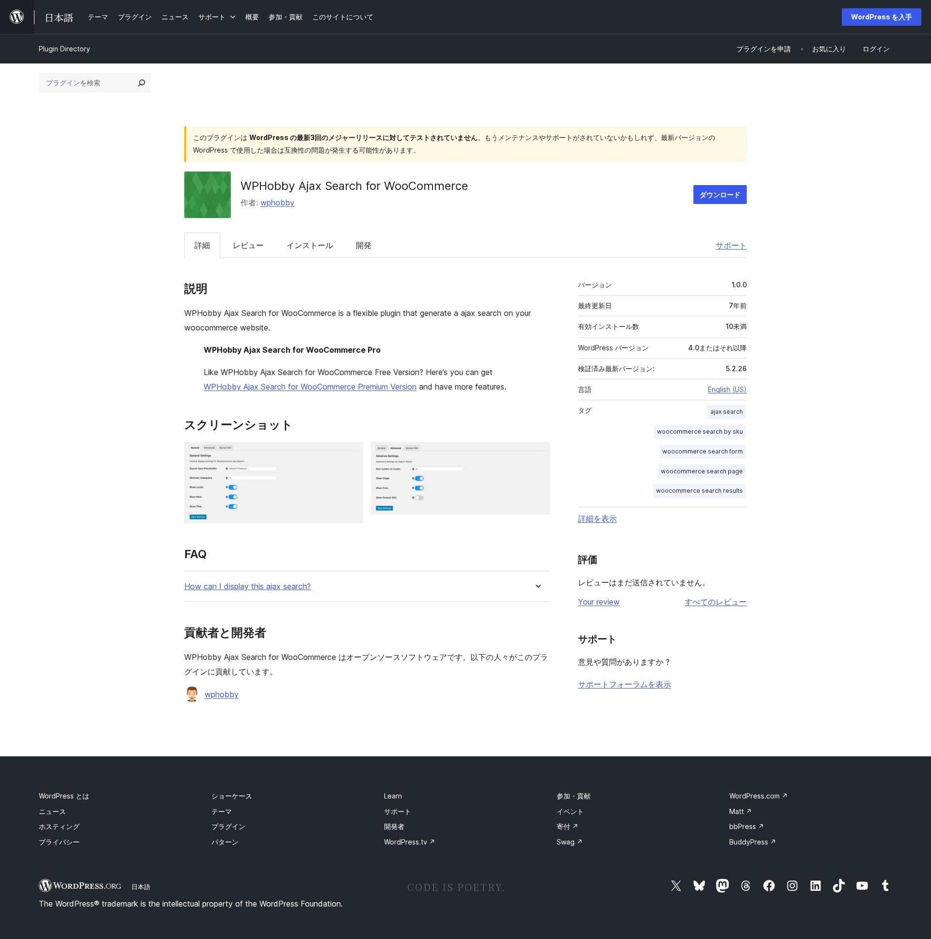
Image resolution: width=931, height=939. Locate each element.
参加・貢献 (574, 796)
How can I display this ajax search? (247, 586)
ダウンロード (720, 194)
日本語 (140, 887)
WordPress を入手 (881, 17)
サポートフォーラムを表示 (624, 684)
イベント (570, 811)
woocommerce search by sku (700, 431)
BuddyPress (752, 842)
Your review (599, 602)
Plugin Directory (64, 49)
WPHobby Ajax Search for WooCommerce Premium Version (310, 386)
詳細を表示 (597, 518)
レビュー (248, 245)
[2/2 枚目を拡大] (537, 455)
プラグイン (228, 826)
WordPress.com (758, 796)
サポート (731, 245)
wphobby (277, 202)
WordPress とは (64, 796)
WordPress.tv (409, 842)
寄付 (567, 826)
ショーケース (231, 796)
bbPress (746, 826)
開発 (363, 245)
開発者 (394, 826)
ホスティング (59, 826)
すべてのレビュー (716, 602)
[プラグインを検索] (141, 83)
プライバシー (59, 842)
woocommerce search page (702, 471)
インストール (310, 245)
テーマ (221, 811)
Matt (740, 811)
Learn (393, 796)
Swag (570, 842)
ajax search (726, 411)
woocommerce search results (699, 490)
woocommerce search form (702, 451)
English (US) (727, 389)
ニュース (52, 811)
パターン (225, 842)
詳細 (202, 245)
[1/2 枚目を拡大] (350, 455)
